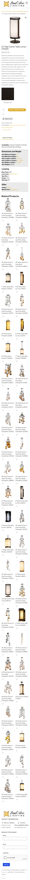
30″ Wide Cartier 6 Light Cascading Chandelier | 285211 (7, 264)
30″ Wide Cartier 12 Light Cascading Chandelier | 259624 (21, 650)
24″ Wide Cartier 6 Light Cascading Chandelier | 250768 (8, 454)
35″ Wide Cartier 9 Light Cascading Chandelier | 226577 (8, 311)
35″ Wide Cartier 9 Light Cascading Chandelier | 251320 (21, 723)
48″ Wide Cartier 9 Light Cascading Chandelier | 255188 (8, 698)
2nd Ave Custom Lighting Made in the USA (13, 870)
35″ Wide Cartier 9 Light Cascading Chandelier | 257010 (8, 429)
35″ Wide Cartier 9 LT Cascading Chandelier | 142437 (21, 380)
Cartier (9, 187)
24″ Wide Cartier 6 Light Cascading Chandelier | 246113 (7, 503)
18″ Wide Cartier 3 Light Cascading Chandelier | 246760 (21, 772)
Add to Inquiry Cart (16, 110)
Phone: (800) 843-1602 (21, 825)
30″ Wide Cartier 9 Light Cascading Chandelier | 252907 (21, 478)
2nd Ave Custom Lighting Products (17, 11)
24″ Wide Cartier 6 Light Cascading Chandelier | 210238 (21, 601)
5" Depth (19, 158)
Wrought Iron (14, 189)
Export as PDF (6, 130)
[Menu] (26, 2)
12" (17, 154)
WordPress (11, 872)
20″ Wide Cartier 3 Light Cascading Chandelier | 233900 (21, 454)
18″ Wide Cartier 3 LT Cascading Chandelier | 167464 (8, 625)
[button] (25, 17)
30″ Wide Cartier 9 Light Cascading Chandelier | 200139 (8, 796)
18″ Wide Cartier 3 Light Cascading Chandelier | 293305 (21, 311)
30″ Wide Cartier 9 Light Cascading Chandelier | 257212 (21, 527)
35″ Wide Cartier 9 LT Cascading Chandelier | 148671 (21, 264)
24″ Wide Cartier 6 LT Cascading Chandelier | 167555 (8, 674)
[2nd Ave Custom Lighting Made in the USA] (14, 3)
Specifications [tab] (7, 137)
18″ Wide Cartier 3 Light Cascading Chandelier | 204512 (7, 650)
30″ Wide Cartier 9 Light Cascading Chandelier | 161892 (21, 674)
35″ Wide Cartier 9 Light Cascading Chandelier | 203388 (8, 215)
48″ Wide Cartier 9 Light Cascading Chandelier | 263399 (8, 772)
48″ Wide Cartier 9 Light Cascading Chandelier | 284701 (21, 240)
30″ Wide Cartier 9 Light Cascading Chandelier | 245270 (8, 723)
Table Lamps (9, 127)
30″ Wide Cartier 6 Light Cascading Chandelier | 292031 (7, 576)
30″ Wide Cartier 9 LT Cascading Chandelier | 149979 (21, 405)
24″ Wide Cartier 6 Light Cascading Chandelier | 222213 (7, 747)
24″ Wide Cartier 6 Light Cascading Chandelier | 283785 (21, 429)
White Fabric (13, 174)
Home (3, 11)
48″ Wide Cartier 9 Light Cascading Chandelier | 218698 (8, 478)
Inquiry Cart (8, 119)
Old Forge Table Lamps (15, 125)
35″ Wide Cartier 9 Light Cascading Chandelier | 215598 (21, 552)
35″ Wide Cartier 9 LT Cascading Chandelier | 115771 (8, 405)
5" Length (20, 160)
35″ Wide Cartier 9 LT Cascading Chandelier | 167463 (8, 240)
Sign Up (6, 864)
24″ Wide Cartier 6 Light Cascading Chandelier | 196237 (7, 380)
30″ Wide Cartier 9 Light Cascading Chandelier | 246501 (21, 215)
